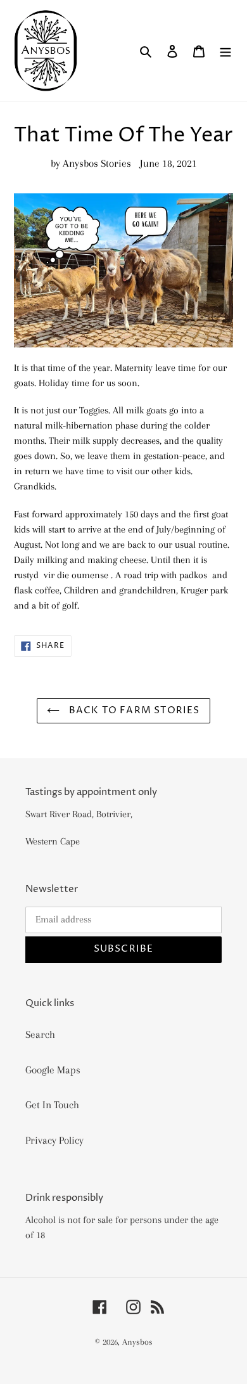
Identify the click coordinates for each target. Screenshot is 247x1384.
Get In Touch (52, 1105)
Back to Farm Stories (133, 710)
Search (40, 1034)
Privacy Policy (54, 1140)
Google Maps (52, 1070)
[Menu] (225, 50)
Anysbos (137, 1342)
